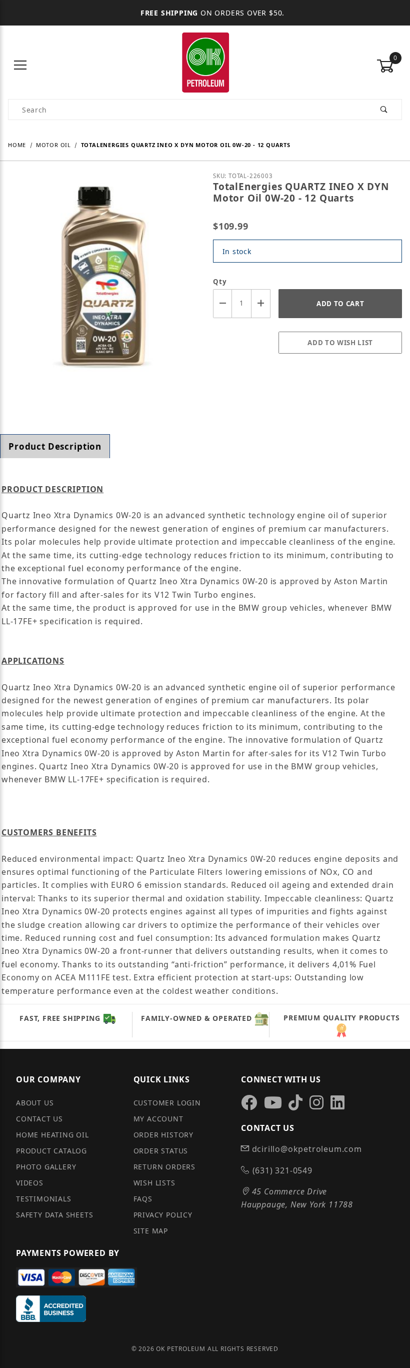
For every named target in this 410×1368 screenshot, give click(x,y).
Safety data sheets (54, 1214)
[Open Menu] (21, 66)
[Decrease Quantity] (222, 303)
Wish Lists (155, 1182)
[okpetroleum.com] (205, 65)
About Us (35, 1102)
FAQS (143, 1198)
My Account (159, 1118)
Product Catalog (51, 1150)
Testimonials (44, 1198)
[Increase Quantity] (261, 303)
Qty (219, 281)
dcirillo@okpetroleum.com (306, 1148)
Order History (164, 1134)
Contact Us (39, 1118)
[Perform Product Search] (384, 110)
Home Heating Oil (52, 1134)
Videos (30, 1182)
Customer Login (167, 1102)
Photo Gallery (46, 1166)
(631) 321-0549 (281, 1170)
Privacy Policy (163, 1214)
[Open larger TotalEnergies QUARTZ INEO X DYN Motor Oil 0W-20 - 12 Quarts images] (102, 291)
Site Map (151, 1230)
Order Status (161, 1150)
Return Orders (165, 1166)
